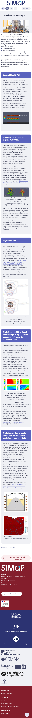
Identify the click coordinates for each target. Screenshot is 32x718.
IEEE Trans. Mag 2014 (16, 264)
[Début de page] (27, 715)
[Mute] (25, 123)
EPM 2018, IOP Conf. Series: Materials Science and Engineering (14, 262)
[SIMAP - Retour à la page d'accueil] (16, 3)
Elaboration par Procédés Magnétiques (18, 558)
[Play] (4, 123)
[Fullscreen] (27, 123)
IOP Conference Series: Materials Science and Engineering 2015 (15, 182)
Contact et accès (6, 693)
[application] (16, 118)
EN (11, 8)
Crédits (3, 701)
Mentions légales (6, 703)
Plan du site (5, 713)
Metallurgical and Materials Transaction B (14, 422)
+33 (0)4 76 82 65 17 (14, 594)
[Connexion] (3, 8)
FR (7, 8)
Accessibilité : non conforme (10, 706)
